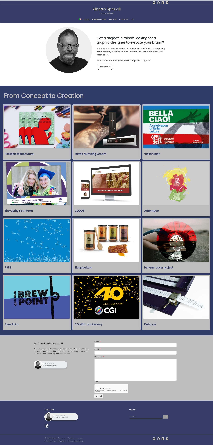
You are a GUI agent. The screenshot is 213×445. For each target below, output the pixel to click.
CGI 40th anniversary (89, 324)
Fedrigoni (150, 324)
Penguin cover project (158, 267)
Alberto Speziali (58, 438)
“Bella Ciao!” (152, 154)
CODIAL (79, 211)
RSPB (8, 267)
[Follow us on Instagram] (158, 2)
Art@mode (151, 211)
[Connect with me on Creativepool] (46, 426)
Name (97, 341)
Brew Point (12, 324)
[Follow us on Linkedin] (167, 2)
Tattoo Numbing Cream (90, 154)
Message (98, 357)
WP (55, 441)
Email (96, 349)
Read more (105, 66)
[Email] (154, 2)
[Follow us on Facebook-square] (163, 2)
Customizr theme (77, 441)
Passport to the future (19, 154)
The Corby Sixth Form (19, 211)
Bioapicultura (83, 267)
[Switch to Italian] (80, 19)
